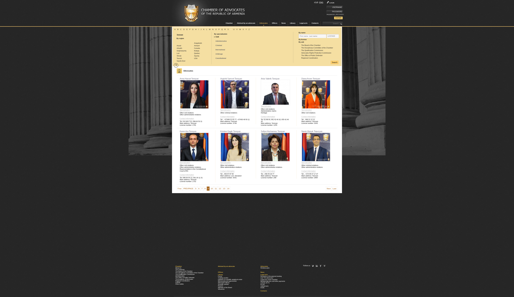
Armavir (197, 46)
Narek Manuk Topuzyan (311, 131)
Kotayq (196, 51)
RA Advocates (265, 268)
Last (334, 189)
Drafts (262, 287)
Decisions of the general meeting (271, 276)
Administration (179, 276)
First (179, 189)
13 (224, 189)
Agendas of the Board (225, 287)
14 (228, 189)
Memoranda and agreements (227, 281)
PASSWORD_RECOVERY (335, 14)
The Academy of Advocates (184, 279)
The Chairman (180, 269)
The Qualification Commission (312, 50)
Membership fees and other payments (272, 281)
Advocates (263, 23)
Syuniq (196, 56)
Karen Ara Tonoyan (188, 131)
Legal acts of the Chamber (269, 279)
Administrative (221, 41)
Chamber (229, 23)
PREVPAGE (188, 189)
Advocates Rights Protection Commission (316, 53)
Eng (321, 2)
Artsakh (179, 48)
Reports (220, 286)
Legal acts (303, 23)
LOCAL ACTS (264, 283)
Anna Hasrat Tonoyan (189, 78)
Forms (220, 276)
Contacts (315, 23)
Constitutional (221, 58)
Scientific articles (223, 284)
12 (220, 189)
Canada (197, 48)
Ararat (179, 46)
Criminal (219, 45)
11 (216, 189)
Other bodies (179, 284)
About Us (178, 268)
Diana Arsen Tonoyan (310, 78)
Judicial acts (264, 286)
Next (329, 189)
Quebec (197, 53)
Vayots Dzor (181, 61)
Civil (217, 37)
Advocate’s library (224, 282)
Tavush (179, 58)
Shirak (179, 56)
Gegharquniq (181, 51)
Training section (223, 278)
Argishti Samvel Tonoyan (231, 78)
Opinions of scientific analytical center (230, 279)
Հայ (316, 2)
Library (292, 23)
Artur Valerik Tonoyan (270, 78)
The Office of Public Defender (312, 55)
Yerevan (180, 35)
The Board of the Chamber (311, 45)
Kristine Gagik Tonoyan (230, 131)
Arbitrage (219, 54)
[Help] (176, 65)
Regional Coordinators (309, 58)
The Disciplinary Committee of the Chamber (317, 48)
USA (195, 58)
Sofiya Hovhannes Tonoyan (273, 131)
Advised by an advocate (246, 23)
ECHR (262, 284)
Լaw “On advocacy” (266, 278)
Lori (178, 53)
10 (212, 189)
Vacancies (221, 289)
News (283, 23)
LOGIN (331, 3)
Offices (274, 23)
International (220, 50)
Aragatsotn (198, 43)
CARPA (177, 282)
